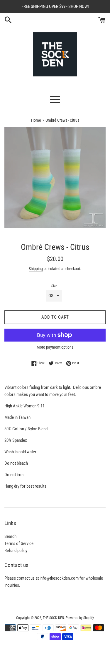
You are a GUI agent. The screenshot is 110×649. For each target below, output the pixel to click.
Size (54, 286)
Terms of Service (18, 543)
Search (10, 536)
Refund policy (15, 550)
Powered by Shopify (80, 618)
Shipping (36, 268)
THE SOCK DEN (53, 618)
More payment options (55, 347)
